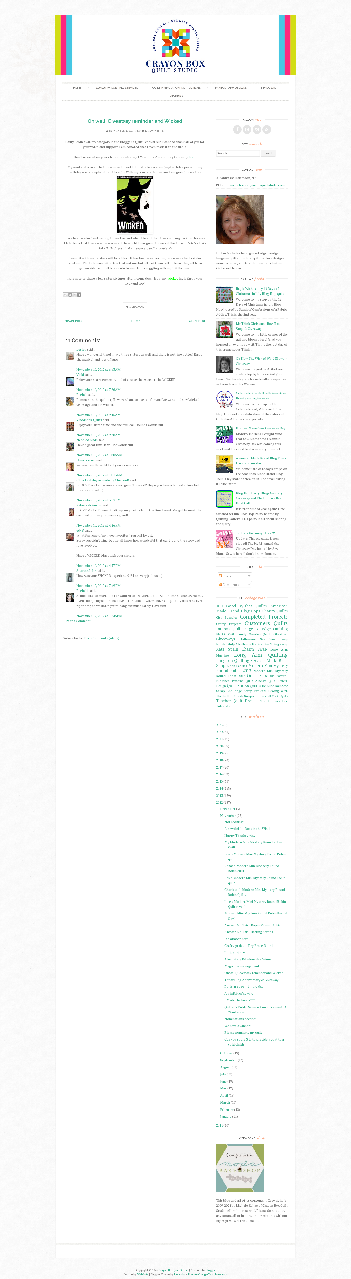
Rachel (81, 394)
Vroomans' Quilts (89, 419)
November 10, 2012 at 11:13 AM (99, 475)
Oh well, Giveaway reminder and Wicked (135, 121)
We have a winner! (237, 1025)
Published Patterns (229, 681)
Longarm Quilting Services (117, 87)
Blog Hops (250, 611)
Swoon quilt (263, 696)
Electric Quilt (225, 634)
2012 (219, 802)
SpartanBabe (86, 570)
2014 (219, 788)
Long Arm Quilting (261, 654)
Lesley (81, 349)
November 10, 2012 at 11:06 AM (99, 455)
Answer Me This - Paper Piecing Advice (253, 925)
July (223, 1074)
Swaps (249, 696)
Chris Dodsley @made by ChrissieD (102, 480)
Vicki (80, 374)
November (228, 815)
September (228, 1060)
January (225, 1116)
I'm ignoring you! (236, 952)
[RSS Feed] (266, 129)
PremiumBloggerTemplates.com (207, 1274)
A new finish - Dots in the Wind (247, 828)
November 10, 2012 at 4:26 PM (98, 525)
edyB (80, 530)
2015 (219, 781)
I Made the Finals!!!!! (239, 1000)
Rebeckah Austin (88, 505)
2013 (219, 795)
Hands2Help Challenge (233, 644)
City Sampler (227, 617)
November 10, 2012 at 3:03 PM (98, 500)
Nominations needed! (240, 1018)
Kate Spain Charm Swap (241, 649)
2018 (219, 760)
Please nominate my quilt (243, 1032)
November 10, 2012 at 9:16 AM (98, 414)
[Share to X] (74, 294)
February (227, 1109)
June (223, 1081)
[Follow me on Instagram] (257, 129)
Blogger (210, 1270)
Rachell (82, 590)
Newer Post (73, 320)
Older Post (197, 320)
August (225, 1067)
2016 (219, 774)
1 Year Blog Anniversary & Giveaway (251, 979)
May (223, 1088)
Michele (119, 130)
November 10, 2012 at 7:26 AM (98, 389)
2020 (219, 746)
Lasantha (180, 1274)
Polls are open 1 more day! (244, 986)
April (224, 1095)
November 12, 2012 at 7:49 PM (98, 585)
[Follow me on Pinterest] (247, 129)
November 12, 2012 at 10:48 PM (99, 615)
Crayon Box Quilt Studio (173, 1270)
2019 (219, 753)
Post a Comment (78, 620)
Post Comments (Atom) (101, 638)
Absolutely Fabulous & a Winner (248, 959)
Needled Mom (87, 440)
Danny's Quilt (229, 629)
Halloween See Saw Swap (263, 639)
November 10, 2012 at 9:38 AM (98, 434)
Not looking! (234, 821)
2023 (219, 725)
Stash (238, 696)
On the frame (260, 675)
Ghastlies (280, 634)
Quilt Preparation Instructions (176, 87)
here (192, 157)
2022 (219, 731)
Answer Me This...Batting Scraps (248, 932)
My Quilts (268, 87)
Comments (230, 584)
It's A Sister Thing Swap (270, 644)
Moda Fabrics (237, 665)
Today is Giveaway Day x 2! (255, 533)
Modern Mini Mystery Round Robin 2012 (252, 668)
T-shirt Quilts (280, 696)
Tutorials (175, 95)
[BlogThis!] (70, 294)
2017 (219, 767)
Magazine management (241, 966)
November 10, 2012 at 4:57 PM (98, 565)
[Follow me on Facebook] (237, 129)
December (227, 808)
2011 (219, 1125)
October (226, 1053)
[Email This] (65, 294)
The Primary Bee (274, 701)
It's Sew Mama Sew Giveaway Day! (261, 428)
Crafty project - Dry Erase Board (248, 945)
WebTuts (143, 1274)
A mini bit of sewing (238, 993)
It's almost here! (236, 939)
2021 (219, 739)
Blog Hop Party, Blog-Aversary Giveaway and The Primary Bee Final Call (259, 498)
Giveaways (136, 306)
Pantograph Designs (231, 87)
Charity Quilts (275, 611)
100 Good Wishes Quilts (241, 606)
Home (77, 87)
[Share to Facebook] (79, 294)
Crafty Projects (229, 624)
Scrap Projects (255, 691)
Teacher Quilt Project (237, 700)
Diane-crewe (85, 460)
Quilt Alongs (256, 681)
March (225, 1102)
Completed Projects (264, 616)
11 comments (154, 130)
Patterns (282, 676)
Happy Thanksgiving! (240, 835)
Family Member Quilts (253, 634)
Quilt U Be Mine (262, 686)
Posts (226, 576)
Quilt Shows (238, 685)
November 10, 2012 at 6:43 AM (98, 369)
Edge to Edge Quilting (266, 629)
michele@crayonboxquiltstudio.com (257, 185)
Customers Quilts (266, 623)
